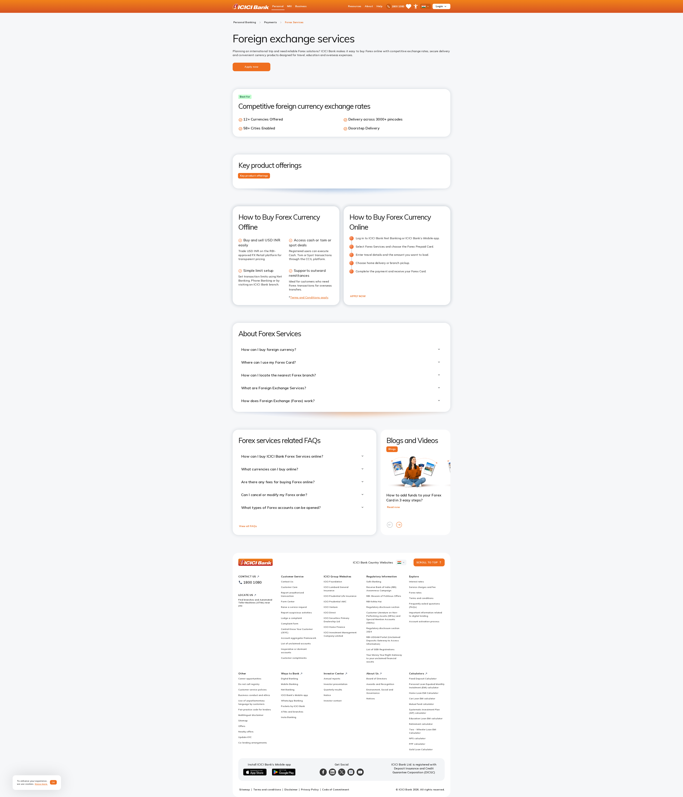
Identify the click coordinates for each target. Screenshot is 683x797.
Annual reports (332, 678)
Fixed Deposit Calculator (422, 678)
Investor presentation (336, 684)
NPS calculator (417, 738)
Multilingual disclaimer (250, 715)
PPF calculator (417, 744)
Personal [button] (278, 6)
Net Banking (288, 689)
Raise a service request (294, 607)
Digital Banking (289, 678)
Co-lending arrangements (252, 742)
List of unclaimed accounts (296, 643)
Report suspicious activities (296, 612)
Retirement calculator (421, 724)
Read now (393, 507)
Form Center (288, 601)
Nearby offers (246, 731)
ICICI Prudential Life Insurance (340, 596)
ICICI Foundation (333, 581)
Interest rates (416, 581)
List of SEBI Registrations (380, 649)
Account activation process (424, 621)
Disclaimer (291, 789)
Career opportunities (249, 678)
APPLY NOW (358, 296)
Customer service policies (252, 689)
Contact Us (287, 581)
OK (53, 782)
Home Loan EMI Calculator (423, 693)
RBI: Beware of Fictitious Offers (383, 596)
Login (439, 6)
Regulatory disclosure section (382, 607)
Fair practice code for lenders (254, 709)
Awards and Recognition (380, 684)
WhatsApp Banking (292, 700)
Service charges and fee (422, 587)
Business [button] (300, 6)
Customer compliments (294, 658)
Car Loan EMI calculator (422, 698)
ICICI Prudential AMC (335, 601)
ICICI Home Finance (334, 627)
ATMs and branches (292, 711)
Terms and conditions (421, 598)
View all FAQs (248, 526)
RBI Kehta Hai (374, 601)
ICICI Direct (330, 612)
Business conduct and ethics (254, 695)
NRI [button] (289, 6)
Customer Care (289, 587)
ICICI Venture (331, 607)
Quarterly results (333, 689)
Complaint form (289, 623)
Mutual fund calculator (421, 704)
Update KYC (245, 737)
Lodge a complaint (291, 618)
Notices (370, 698)
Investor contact (333, 700)
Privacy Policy (310, 789)
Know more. (41, 784)
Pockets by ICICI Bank (293, 706)
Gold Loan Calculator (421, 749)
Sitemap (243, 720)
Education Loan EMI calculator (426, 718)
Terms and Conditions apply (309, 297)
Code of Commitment (335, 789)
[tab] (254, 176)
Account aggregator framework (298, 638)
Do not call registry (248, 684)
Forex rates (415, 592)
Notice (327, 695)
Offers (241, 726)
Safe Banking (373, 581)
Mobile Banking (289, 684)
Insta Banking (288, 717)
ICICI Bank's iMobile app (294, 695)
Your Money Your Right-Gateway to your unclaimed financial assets (384, 658)
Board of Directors (376, 678)
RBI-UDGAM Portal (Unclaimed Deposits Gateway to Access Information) (383, 640)
